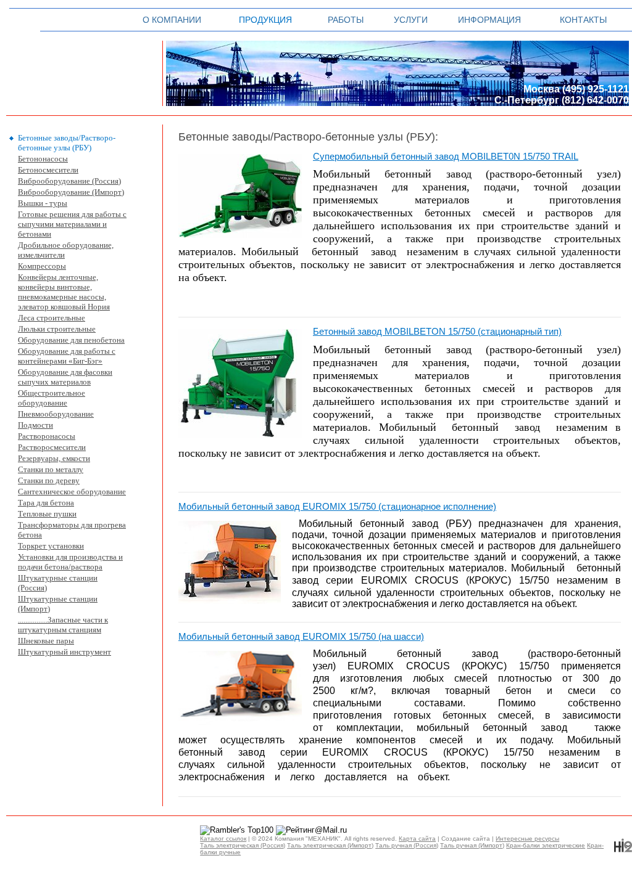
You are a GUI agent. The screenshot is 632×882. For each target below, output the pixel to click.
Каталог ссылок (223, 838)
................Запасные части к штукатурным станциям (63, 624)
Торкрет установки (51, 545)
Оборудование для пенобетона (71, 340)
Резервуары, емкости (54, 458)
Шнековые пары (46, 640)
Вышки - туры (42, 203)
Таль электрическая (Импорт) (330, 845)
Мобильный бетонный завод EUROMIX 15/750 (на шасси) (301, 637)
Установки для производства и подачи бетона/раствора (70, 561)
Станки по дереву (49, 480)
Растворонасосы (46, 436)
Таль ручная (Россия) (406, 845)
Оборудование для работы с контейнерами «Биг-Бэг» (66, 355)
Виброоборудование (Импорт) (71, 192)
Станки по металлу (50, 469)
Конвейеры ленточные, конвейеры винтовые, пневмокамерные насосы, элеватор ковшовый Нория (64, 291)
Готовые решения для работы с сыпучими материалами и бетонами (72, 224)
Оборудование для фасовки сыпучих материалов (65, 376)
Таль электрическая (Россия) (242, 845)
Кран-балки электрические (545, 845)
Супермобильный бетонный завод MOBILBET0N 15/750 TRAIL (445, 156)
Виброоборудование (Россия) (69, 181)
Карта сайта (417, 838)
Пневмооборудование (56, 414)
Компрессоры (42, 266)
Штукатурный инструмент (64, 651)
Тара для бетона (46, 502)
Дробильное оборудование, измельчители (66, 249)
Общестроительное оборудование (51, 397)
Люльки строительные (57, 328)
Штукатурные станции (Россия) (58, 582)
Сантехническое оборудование (72, 491)
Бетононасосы (43, 158)
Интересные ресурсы (527, 838)
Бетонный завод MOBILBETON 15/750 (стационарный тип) (437, 332)
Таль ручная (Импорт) (472, 845)
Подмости (35, 425)
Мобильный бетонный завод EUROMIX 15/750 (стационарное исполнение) (337, 507)
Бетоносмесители (48, 169)
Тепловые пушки (47, 513)
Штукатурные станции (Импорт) (58, 603)
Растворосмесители (52, 447)
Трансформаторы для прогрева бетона (72, 529)
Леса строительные (51, 317)
